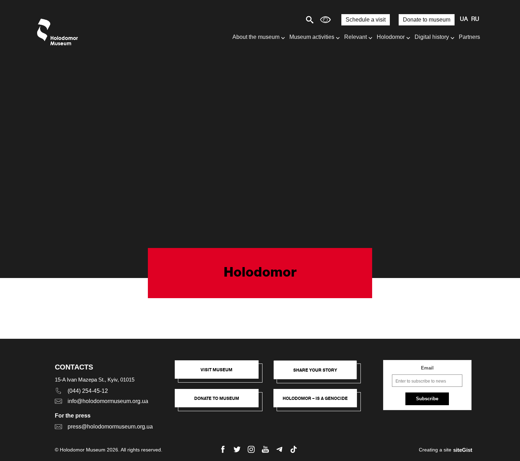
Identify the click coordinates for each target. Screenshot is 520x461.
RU (475, 19)
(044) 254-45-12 (88, 391)
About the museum (255, 37)
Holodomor (391, 37)
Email (427, 368)
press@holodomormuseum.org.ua (110, 427)
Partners (469, 37)
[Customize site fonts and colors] (325, 19)
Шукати (285, 19)
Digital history (432, 37)
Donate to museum (426, 20)
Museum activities (311, 37)
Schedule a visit (366, 20)
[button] (220, 373)
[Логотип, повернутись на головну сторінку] (59, 32)
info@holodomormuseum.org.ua (108, 401)
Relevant (355, 37)
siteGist (462, 450)
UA (464, 19)
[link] (220, 401)
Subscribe (427, 398)
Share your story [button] (315, 370)
